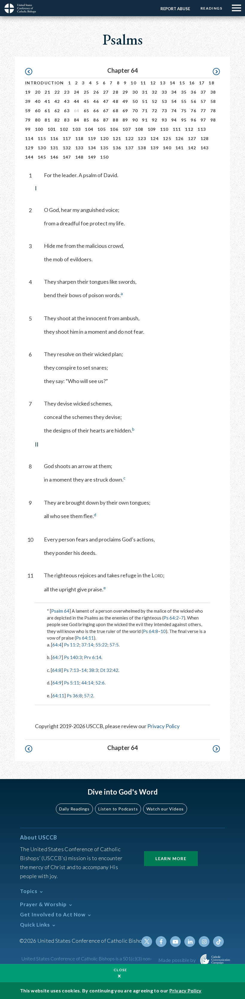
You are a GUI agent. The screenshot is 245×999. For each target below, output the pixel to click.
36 (193, 92)
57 (203, 101)
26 (96, 92)
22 (57, 92)
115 (42, 138)
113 (201, 129)
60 (38, 110)
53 (164, 101)
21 (47, 92)
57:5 (114, 644)
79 (28, 119)
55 (184, 101)
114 (29, 138)
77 (203, 110)
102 (64, 129)
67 (106, 110)
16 (192, 82)
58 (213, 101)
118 (79, 138)
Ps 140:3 (73, 657)
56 (193, 101)
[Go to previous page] (31, 72)
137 (129, 147)
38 (213, 92)
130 (42, 147)
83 (67, 119)
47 (106, 101)
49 (125, 101)
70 (135, 110)
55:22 (101, 644)
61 (47, 110)
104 (89, 129)
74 (174, 110)
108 (139, 129)
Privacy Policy (163, 726)
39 (28, 101)
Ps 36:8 (74, 695)
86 (96, 119)
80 (38, 119)
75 (184, 110)
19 (28, 92)
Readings (211, 8)
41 (47, 101)
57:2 (88, 695)
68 (115, 110)
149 (92, 157)
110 (164, 129)
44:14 (87, 682)
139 (154, 147)
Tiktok (218, 941)
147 (67, 157)
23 (67, 92)
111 (177, 129)
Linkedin (189, 941)
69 (125, 110)
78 (213, 110)
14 (172, 82)
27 (106, 92)
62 (57, 110)
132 (67, 147)
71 (145, 110)
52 (154, 101)
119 (92, 138)
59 (28, 110)
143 (204, 147)
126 (179, 138)
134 (92, 147)
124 (154, 138)
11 (143, 82)
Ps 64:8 (150, 631)
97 (203, 119)
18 (211, 82)
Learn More (170, 858)
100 (39, 129)
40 (38, 101)
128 (204, 138)
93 (164, 119)
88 (115, 119)
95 (184, 119)
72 (154, 110)
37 (203, 92)
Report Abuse (175, 8)
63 (67, 110)
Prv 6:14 (92, 657)
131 (54, 147)
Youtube (175, 941)
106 (114, 129)
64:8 (56, 670)
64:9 (57, 682)
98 (213, 119)
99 (28, 129)
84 (76, 119)
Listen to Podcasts (118, 808)
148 (79, 157)
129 (29, 147)
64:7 (57, 657)
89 (125, 119)
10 (133, 82)
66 (96, 110)
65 (86, 110)
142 (192, 147)
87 (106, 119)
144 (29, 157)
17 (202, 82)
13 (163, 82)
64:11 (58, 695)
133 (79, 147)
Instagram (204, 941)
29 (125, 92)
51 (145, 101)
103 (76, 129)
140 (167, 147)
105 (101, 129)
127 (192, 138)
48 (115, 101)
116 (54, 138)
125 (167, 138)
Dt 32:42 (109, 670)
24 (76, 92)
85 (86, 119)
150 (104, 157)
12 (153, 82)
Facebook (161, 941)
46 (96, 101)
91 (145, 119)
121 (117, 138)
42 (57, 101)
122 (129, 138)
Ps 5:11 (71, 682)
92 (154, 119)
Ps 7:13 (71, 670)
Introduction (44, 82)
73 (164, 110)
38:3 (93, 670)
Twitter (146, 941)
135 (104, 147)
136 (117, 147)
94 (174, 119)
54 (174, 101)
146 (54, 157)
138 (142, 147)
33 (164, 92)
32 (154, 92)
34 (174, 92)
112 (189, 129)
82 (57, 119)
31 (145, 92)
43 (67, 101)
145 (42, 157)
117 (67, 138)
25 (86, 92)
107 (126, 129)
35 (184, 92)
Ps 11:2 (71, 644)
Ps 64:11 (85, 637)
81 (47, 119)
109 (152, 129)
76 (193, 110)
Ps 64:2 (171, 617)
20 (38, 92)
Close (120, 970)
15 (182, 82)
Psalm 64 (60, 611)
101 (52, 129)
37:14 (87, 644)
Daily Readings (74, 808)
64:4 (57, 644)
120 (104, 138)
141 (179, 147)
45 (86, 101)
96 (193, 119)
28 (115, 92)
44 (76, 101)
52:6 (100, 682)
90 (135, 119)
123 (142, 138)
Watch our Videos (165, 808)
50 (135, 101)
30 (135, 92)
